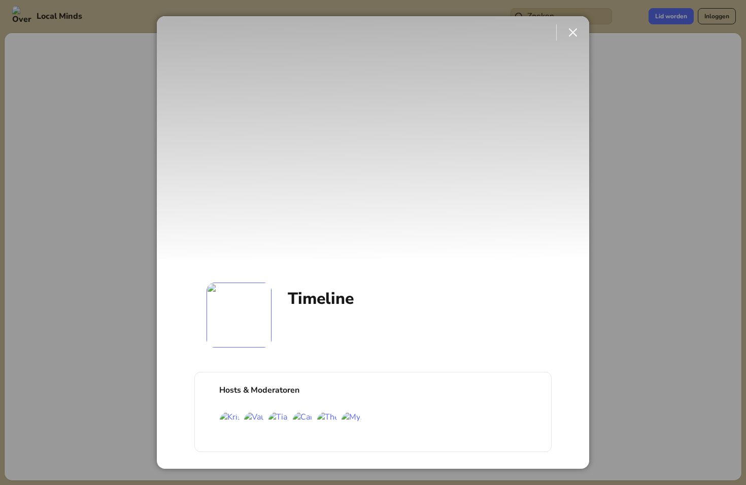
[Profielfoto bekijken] (239, 315)
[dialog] (373, 242)
